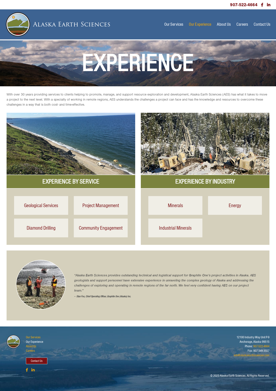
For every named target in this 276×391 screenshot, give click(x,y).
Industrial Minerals (175, 228)
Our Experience (200, 24)
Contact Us (262, 24)
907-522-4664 (243, 4)
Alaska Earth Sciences (71, 24)
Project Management (100, 205)
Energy (235, 205)
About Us (224, 24)
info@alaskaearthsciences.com (251, 355)
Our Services (173, 24)
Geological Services (41, 205)
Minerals (175, 205)
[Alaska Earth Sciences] (18, 24)
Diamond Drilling (41, 228)
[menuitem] (173, 24)
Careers (242, 24)
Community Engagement (101, 228)
